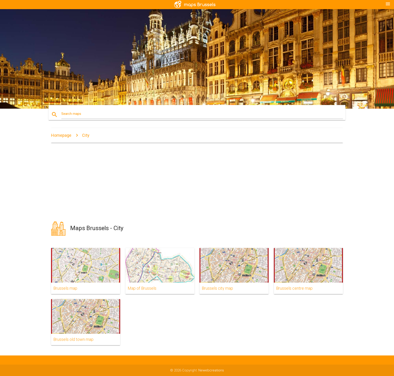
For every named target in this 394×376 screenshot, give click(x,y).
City (85, 135)
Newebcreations (211, 370)
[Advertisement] (197, 182)
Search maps (71, 114)
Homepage (61, 135)
